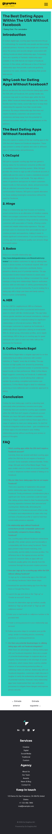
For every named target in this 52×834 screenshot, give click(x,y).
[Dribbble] (23, 730)
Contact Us (26, 785)
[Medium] (28, 730)
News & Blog (26, 781)
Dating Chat (8, 29)
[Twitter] (34, 730)
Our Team (26, 775)
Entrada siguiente (35, 702)
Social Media (26, 754)
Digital (26, 750)
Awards (26, 778)
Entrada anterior (16, 702)
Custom (26, 760)
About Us (26, 772)
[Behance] (18, 730)
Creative (26, 747)
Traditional (26, 757)
